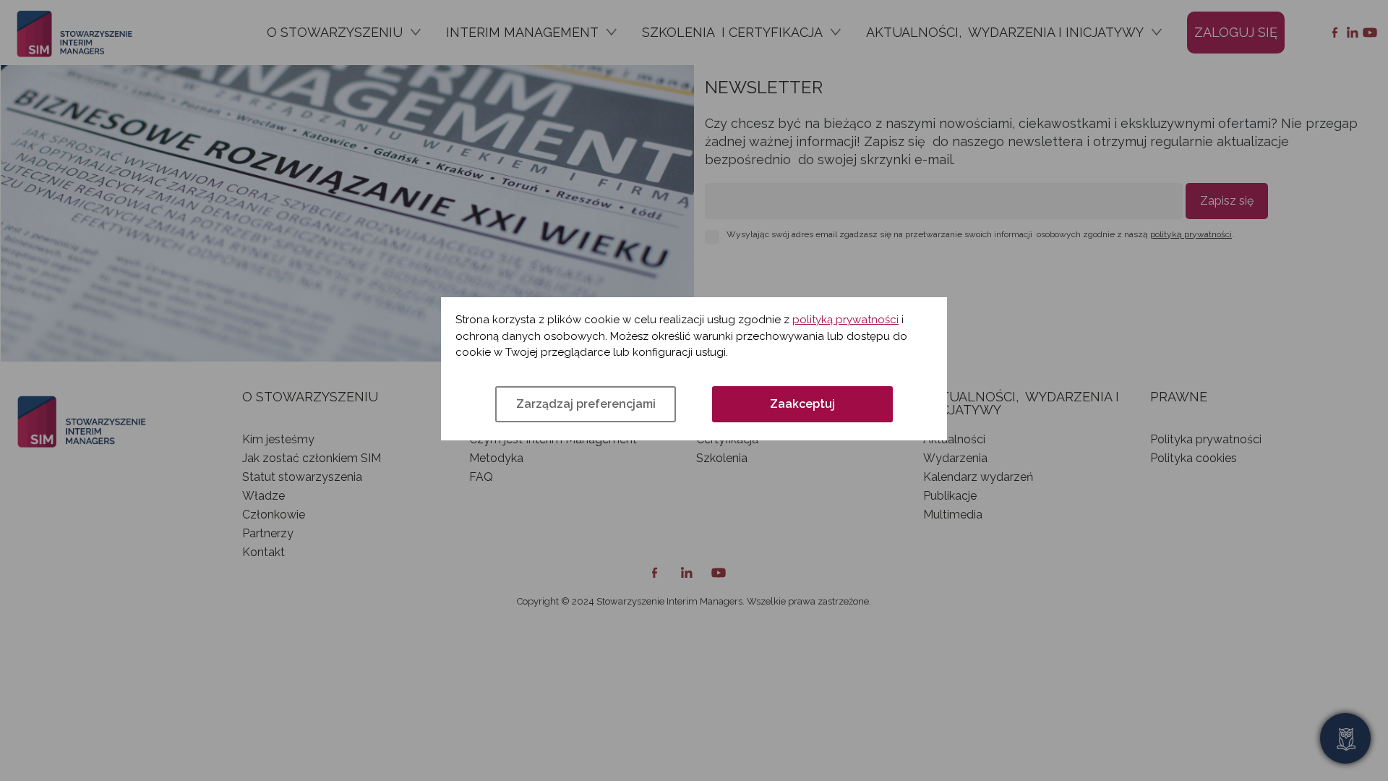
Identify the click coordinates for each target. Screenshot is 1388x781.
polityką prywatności (845, 319)
